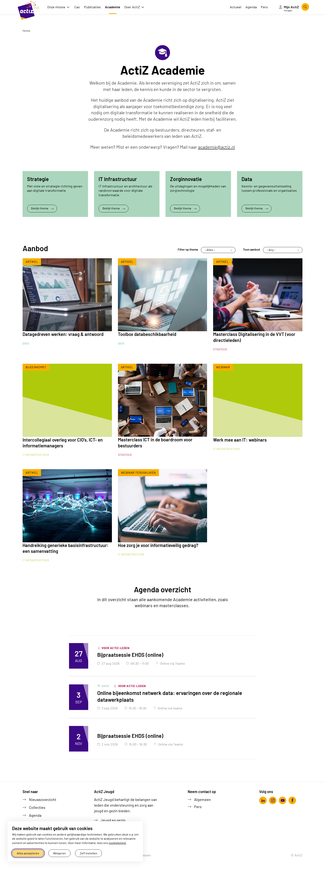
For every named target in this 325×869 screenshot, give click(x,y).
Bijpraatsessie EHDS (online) (130, 655)
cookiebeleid (117, 843)
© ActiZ (296, 855)
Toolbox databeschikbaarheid (147, 334)
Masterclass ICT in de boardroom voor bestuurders (155, 442)
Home (26, 30)
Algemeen (202, 799)
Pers (198, 806)
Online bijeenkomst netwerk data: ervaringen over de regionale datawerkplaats (169, 696)
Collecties (37, 807)
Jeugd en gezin (112, 820)
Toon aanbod (251, 249)
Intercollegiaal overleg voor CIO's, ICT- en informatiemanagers (63, 442)
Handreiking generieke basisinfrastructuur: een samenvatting (66, 548)
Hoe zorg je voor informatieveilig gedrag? (158, 545)
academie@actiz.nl (216, 147)
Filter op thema (188, 249)
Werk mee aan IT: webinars (240, 439)
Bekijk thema (39, 208)
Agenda (35, 815)
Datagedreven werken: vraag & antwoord (63, 334)
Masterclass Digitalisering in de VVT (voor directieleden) (254, 337)
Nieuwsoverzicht (42, 799)
